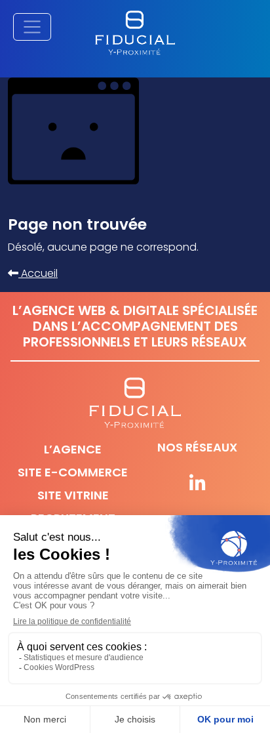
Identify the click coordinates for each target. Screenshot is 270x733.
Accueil (38, 273)
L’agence (73, 449)
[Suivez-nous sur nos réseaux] (197, 484)
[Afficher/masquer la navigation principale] (32, 27)
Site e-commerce (73, 472)
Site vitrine (73, 495)
